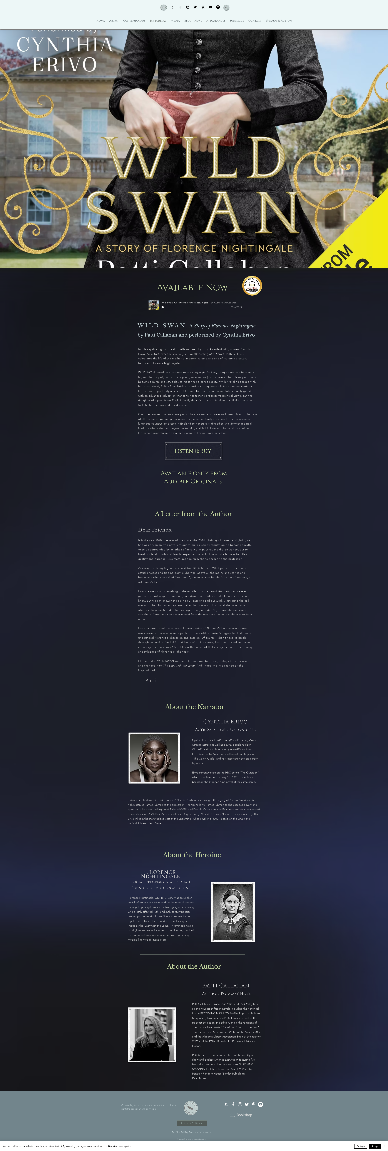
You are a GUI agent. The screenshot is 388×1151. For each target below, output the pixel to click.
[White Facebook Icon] (233, 1104)
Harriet (227, 814)
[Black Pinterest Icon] (203, 7)
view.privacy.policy (122, 1146)
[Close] (384, 1146)
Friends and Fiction (226, 1059)
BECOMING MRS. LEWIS (215, 1013)
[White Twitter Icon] (246, 1104)
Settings (361, 1146)
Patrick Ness (139, 823)
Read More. (160, 939)
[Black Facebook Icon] (180, 7)
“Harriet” (182, 800)
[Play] (163, 307)
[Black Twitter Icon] (195, 7)
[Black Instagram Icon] (188, 7)
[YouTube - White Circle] (260, 1104)
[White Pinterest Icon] (253, 1104)
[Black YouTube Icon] (210, 7)
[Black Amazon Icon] (172, 7)
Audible (176, 481)
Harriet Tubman (153, 804)
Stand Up (207, 814)
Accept (375, 1146)
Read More (154, 823)
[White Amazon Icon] (226, 1104)
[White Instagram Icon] (240, 1104)
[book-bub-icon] (218, 7)
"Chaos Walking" (202, 818)
